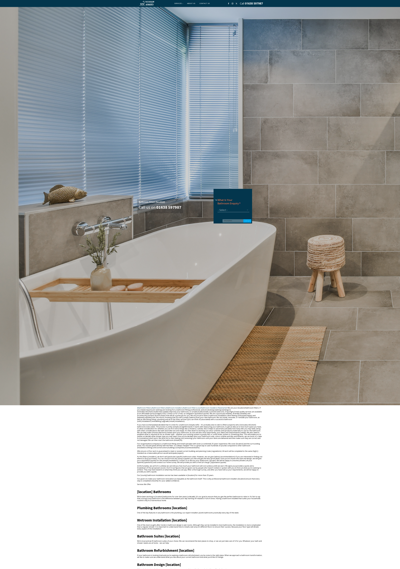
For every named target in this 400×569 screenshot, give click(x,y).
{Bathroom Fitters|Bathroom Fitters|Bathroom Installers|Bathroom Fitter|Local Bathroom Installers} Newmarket (182, 408)
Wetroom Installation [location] (162, 520)
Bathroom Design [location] (159, 564)
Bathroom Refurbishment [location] (165, 550)
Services (178, 3)
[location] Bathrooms (154, 491)
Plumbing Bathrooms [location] (162, 508)
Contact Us (204, 3)
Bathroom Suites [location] (158, 536)
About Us (191, 3)
